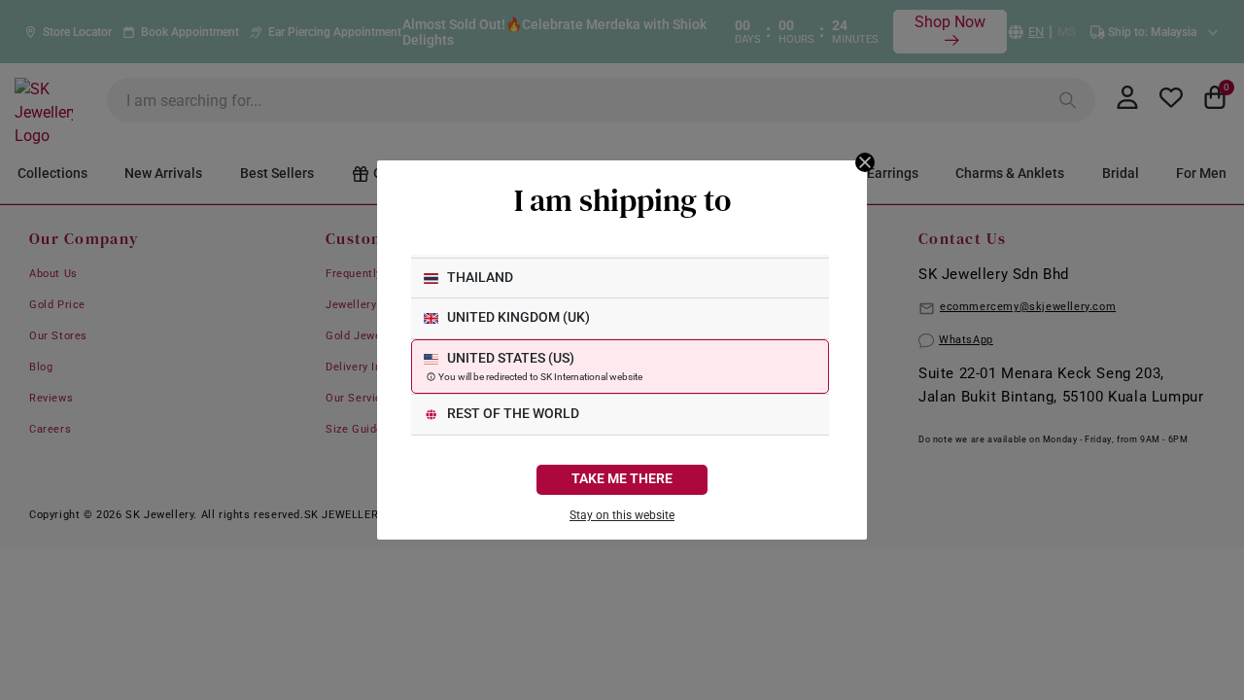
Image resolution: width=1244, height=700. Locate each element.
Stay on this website (622, 515)
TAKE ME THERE (622, 479)
